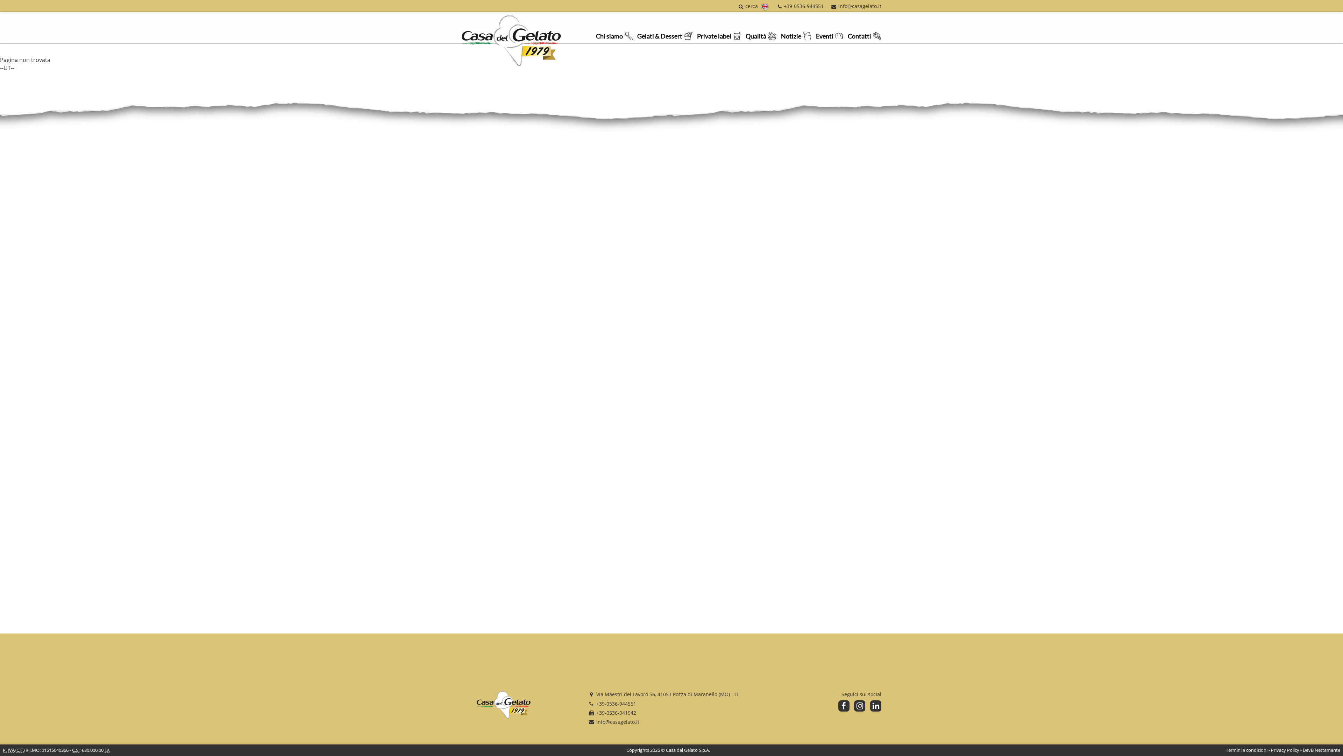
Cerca (751, 6)
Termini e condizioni (1246, 750)
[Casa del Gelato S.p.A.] (504, 706)
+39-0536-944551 (803, 6)
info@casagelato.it (859, 6)
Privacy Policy (1285, 750)
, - (667, 694)
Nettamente (1327, 750)
